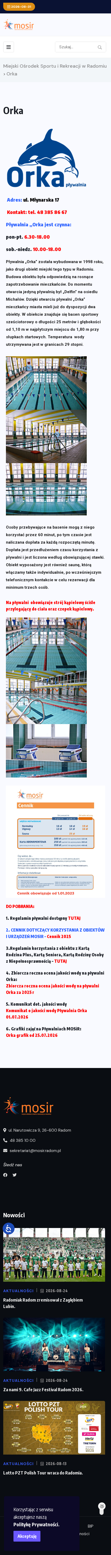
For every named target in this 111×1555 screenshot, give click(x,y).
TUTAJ (74, 918)
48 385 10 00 (22, 1140)
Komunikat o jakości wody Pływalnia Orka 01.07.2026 (46, 1013)
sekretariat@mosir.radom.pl (35, 1150)
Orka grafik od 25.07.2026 (32, 1035)
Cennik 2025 (59, 936)
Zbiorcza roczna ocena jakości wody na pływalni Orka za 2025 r (52, 989)
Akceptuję (27, 1536)
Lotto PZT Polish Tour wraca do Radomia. (43, 1473)
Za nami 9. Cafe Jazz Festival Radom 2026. (43, 1389)
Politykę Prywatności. (36, 1524)
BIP (90, 1526)
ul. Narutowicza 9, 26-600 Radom (39, 1130)
